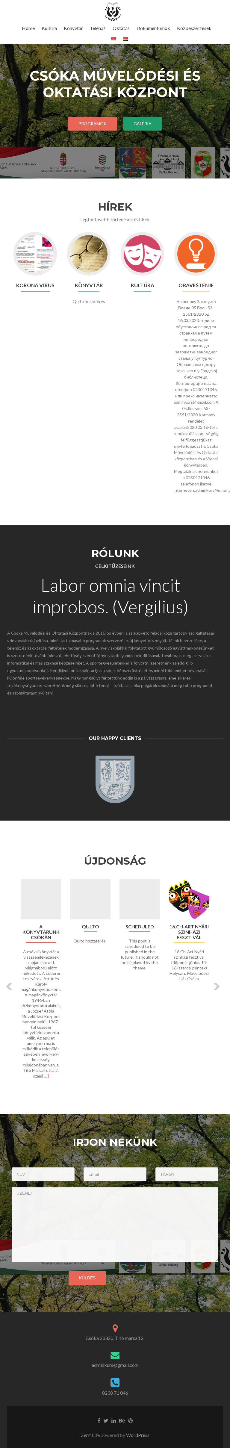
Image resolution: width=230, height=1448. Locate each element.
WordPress (137, 1435)
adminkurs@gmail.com (115, 1365)
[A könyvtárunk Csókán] (41, 899)
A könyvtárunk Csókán (41, 932)
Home (28, 28)
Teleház (98, 28)
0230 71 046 (115, 1393)
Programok (92, 123)
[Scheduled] (139, 899)
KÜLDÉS (87, 1277)
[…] (45, 1075)
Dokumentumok (153, 28)
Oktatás (121, 28)
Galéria (143, 123)
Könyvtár (73, 28)
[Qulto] (90, 899)
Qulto (90, 926)
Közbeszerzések (194, 28)
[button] (9, 986)
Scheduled (139, 926)
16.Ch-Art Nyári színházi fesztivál (189, 932)
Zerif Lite (91, 1435)
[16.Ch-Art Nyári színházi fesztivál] (189, 899)
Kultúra (49, 28)
